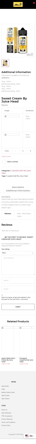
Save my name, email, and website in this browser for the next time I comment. (16, 298)
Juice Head (12, 13)
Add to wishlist (12, 162)
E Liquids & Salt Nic (12, 176)
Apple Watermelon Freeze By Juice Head (8, 360)
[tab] (18, 187)
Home (4, 13)
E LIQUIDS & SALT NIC (18, 171)
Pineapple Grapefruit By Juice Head (26, 360)
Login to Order (6, 156)
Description (18, 187)
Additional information (18, 190)
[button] (33, 4)
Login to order (6, 364)
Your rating (5, 249)
